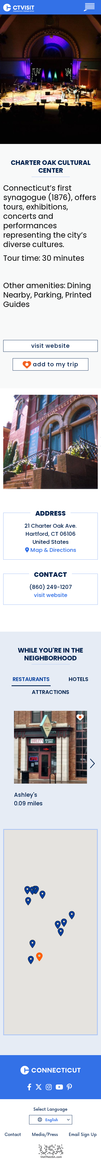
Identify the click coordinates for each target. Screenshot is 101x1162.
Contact (13, 1134)
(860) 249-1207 (50, 587)
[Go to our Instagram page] (49, 1087)
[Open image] (50, 442)
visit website (50, 346)
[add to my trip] (80, 717)
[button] (31, 960)
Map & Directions (53, 550)
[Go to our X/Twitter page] (38, 1087)
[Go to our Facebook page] (29, 1087)
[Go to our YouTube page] (59, 1087)
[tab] (31, 679)
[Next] (92, 763)
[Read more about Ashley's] (50, 750)
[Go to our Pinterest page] (69, 1087)
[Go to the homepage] (18, 7)
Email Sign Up (83, 1134)
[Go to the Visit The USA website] (50, 1150)
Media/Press (45, 1134)
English (51, 1120)
